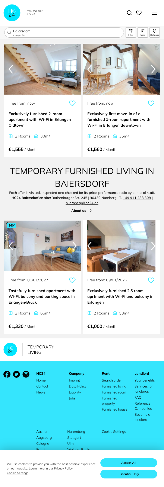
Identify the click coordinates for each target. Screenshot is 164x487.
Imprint (74, 380)
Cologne (42, 443)
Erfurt (40, 449)
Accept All (128, 463)
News (40, 392)
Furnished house (114, 409)
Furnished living (114, 386)
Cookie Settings (114, 431)
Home (41, 380)
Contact (42, 386)
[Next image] (74, 69)
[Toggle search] (129, 13)
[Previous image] (11, 69)
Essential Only (129, 474)
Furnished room (114, 392)
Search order (112, 380)
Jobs (72, 398)
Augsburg (44, 437)
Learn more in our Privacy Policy (51, 468)
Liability (75, 392)
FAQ (138, 397)
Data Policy (77, 386)
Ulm (70, 443)
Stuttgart (74, 437)
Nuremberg (76, 431)
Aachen (42, 431)
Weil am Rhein (78, 449)
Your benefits (145, 380)
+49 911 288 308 (137, 198)
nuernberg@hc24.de (82, 203)
